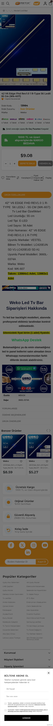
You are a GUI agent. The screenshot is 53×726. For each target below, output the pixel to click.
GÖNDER (26, 718)
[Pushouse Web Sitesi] (49, 724)
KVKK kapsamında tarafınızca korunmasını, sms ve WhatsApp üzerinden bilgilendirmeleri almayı (28, 710)
